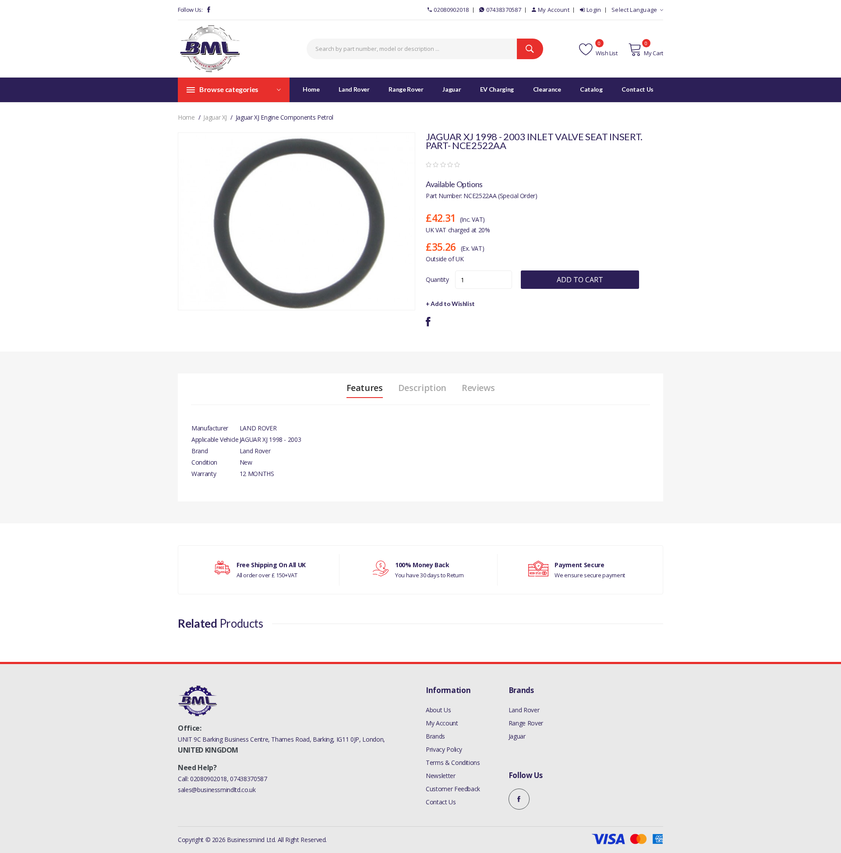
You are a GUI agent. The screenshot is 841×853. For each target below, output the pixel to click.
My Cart (653, 53)
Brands (435, 736)
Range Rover (526, 723)
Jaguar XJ (215, 117)
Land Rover (524, 710)
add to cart (580, 279)
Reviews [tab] (478, 388)
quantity (437, 279)
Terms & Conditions (453, 762)
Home (311, 89)
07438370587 (503, 10)
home (186, 117)
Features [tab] (364, 388)
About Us (438, 710)
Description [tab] (422, 388)
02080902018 (451, 10)
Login (594, 10)
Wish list (606, 53)
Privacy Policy (444, 749)
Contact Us (441, 802)
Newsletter (441, 775)
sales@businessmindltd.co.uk (217, 789)
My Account (553, 10)
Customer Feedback (453, 789)
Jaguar (517, 736)
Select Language (634, 10)
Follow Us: (190, 10)
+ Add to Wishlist (450, 303)
